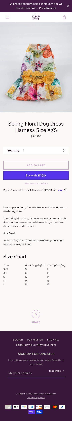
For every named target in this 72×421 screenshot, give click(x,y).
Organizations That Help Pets (36, 345)
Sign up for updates (36, 354)
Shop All (53, 339)
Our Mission (35, 339)
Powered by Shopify (36, 397)
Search (18, 339)
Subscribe (55, 371)
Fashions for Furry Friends (44, 394)
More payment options (36, 183)
